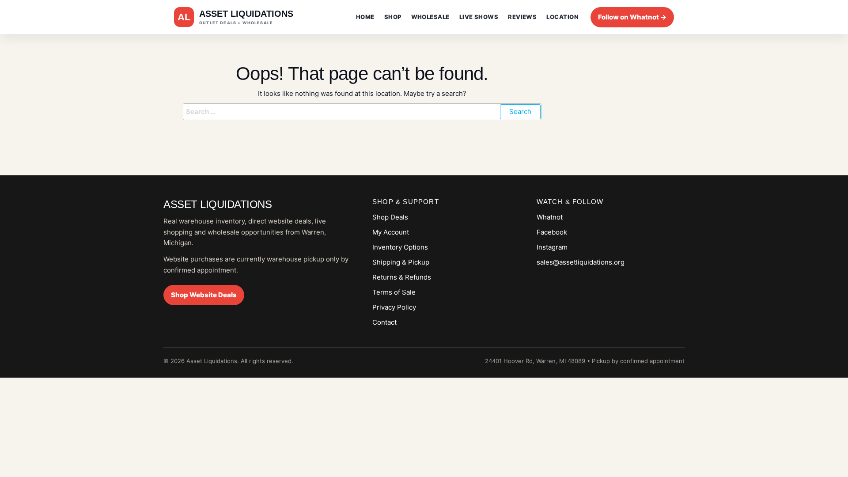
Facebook (552, 232)
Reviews (522, 16)
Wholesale (430, 16)
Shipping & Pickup (400, 262)
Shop (392, 16)
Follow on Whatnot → (632, 17)
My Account (390, 232)
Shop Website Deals (204, 295)
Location (562, 16)
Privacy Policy (394, 307)
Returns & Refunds (401, 277)
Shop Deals (390, 217)
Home (365, 16)
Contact (384, 322)
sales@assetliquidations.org (581, 262)
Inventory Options (400, 247)
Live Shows (479, 16)
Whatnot (550, 217)
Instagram (552, 247)
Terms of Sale (394, 292)
